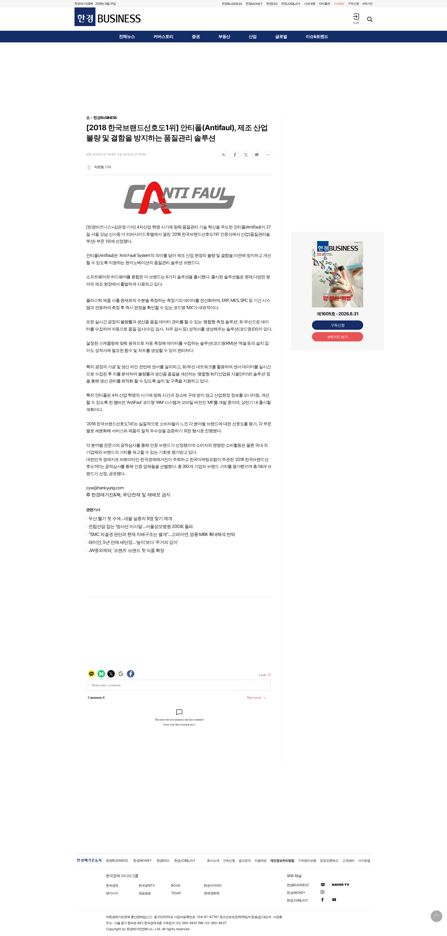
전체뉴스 (127, 36)
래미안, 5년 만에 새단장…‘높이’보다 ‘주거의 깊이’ (133, 542)
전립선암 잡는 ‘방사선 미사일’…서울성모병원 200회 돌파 (140, 526)
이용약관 (260, 860)
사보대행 (309, 3)
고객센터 (348, 860)
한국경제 (112, 885)
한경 (232, 4)
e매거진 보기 (338, 336)
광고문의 (245, 860)
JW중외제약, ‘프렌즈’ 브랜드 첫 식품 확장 (126, 550)
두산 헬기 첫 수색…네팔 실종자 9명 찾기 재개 (130, 518)
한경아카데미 (213, 885)
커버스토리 (163, 36)
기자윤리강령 (307, 860)
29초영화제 (211, 893)
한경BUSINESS (105, 117)
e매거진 (367, 3)
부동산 (224, 36)
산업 (253, 36)
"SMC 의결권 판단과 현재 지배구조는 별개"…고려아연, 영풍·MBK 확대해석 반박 (161, 534)
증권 (196, 36)
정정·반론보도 (329, 860)
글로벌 (281, 36)
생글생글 (145, 893)
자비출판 (324, 3)
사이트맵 (364, 860)
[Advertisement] (223, 78)
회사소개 (213, 860)
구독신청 (353, 3)
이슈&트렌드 (317, 36)
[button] (356, 19)
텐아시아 (112, 893)
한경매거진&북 (83, 3)
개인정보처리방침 (282, 860)
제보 (339, 3)
